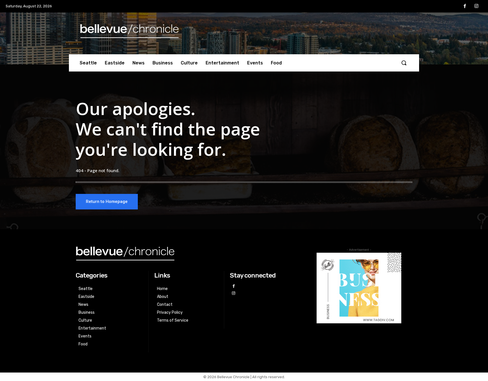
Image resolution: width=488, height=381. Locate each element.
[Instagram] (476, 6)
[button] (403, 62)
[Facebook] (465, 6)
